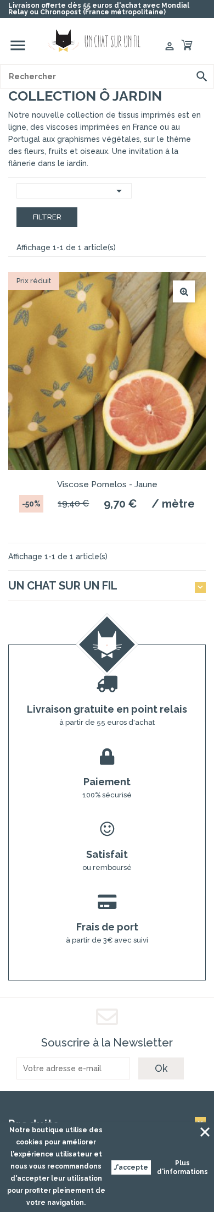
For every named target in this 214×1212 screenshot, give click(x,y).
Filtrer (47, 217)
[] (201, 76)
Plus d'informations (182, 1167)
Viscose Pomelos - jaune (107, 484)
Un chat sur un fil (62, 585)
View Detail (184, 291)
